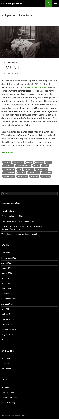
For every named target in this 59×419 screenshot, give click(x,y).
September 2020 (8, 258)
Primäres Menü (55, 3)
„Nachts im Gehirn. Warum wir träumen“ (27, 87)
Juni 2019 (5, 278)
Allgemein (6, 63)
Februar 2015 (7, 319)
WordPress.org (8, 402)
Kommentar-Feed (9, 397)
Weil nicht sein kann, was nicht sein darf (19, 234)
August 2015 (7, 304)
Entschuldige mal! (9, 211)
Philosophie (9, 169)
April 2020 (6, 263)
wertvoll (22, 176)
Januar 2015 (6, 324)
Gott (49, 162)
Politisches (6, 368)
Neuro (45, 166)
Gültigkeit (8, 166)
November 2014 (8, 329)
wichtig (34, 176)
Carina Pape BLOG (11, 3)
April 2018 (6, 283)
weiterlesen (8, 152)
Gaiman (39, 162)
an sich (7, 162)
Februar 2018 (7, 293)
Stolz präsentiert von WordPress (13, 415)
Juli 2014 (5, 339)
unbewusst (34, 173)
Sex (19, 169)
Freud (29, 162)
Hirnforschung (23, 166)
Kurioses (16, 63)
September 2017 (8, 298)
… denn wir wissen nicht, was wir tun (17, 221)
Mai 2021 (5, 252)
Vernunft (47, 173)
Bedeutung (18, 162)
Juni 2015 (5, 309)
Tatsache (29, 169)
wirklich (46, 176)
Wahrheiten (9, 176)
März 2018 (6, 288)
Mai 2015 (5, 314)
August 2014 (7, 334)
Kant (36, 166)
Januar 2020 (6, 273)
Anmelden (6, 387)
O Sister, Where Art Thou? (12, 216)
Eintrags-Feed (7, 392)
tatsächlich (42, 169)
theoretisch (9, 173)
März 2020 (6, 268)
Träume (11, 67)
